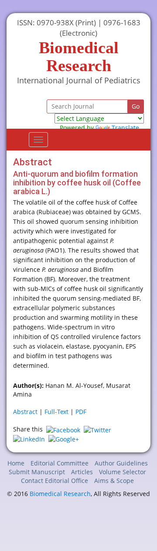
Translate (125, 127)
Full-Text (56, 411)
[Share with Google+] (63, 439)
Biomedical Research (60, 493)
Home (15, 463)
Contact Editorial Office (54, 480)
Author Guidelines (121, 463)
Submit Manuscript (37, 472)
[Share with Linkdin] (29, 439)
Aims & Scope (114, 480)
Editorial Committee (60, 463)
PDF (80, 411)
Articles (82, 472)
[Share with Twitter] (97, 429)
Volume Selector (122, 472)
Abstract (25, 411)
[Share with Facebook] (63, 429)
